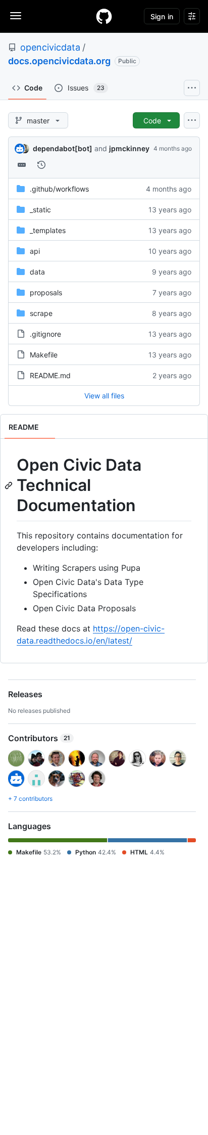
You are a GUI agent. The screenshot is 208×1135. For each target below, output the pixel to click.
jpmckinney (129, 148)
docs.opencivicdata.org (59, 61)
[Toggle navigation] (15, 15)
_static (40, 209)
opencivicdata (50, 47)
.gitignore (45, 334)
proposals (46, 292)
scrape (41, 313)
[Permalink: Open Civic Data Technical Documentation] (10, 485)
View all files (104, 395)
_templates (48, 230)
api (35, 251)
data (37, 271)
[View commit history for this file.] (41, 165)
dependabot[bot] (62, 148)
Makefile (44, 354)
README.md (50, 375)
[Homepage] (104, 16)
